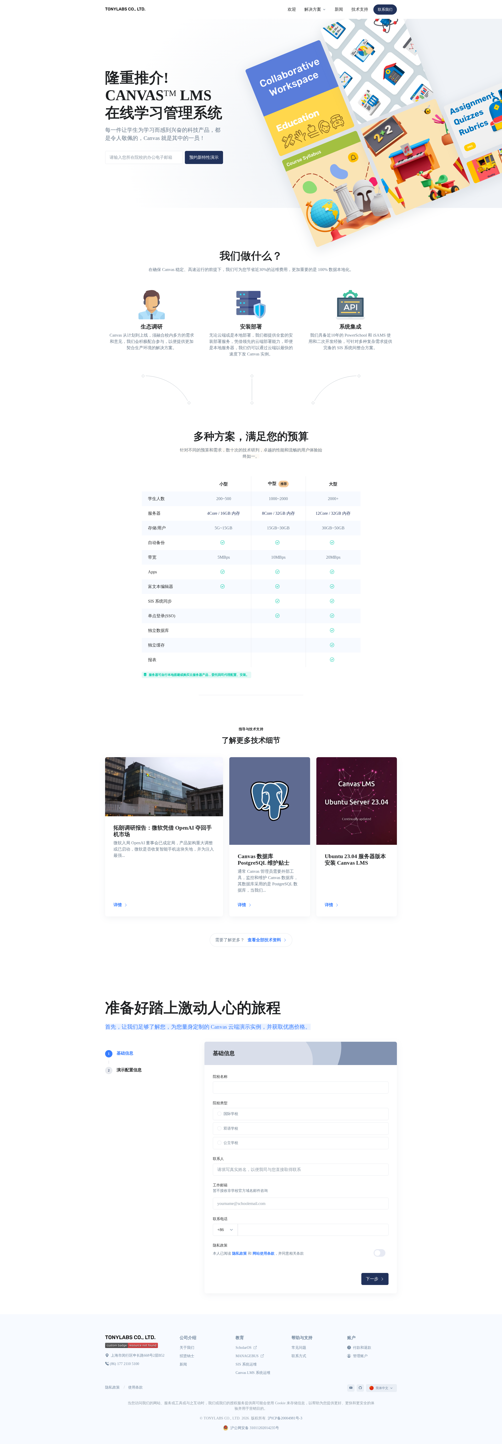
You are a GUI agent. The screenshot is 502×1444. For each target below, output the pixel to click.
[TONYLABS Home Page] (131, 1338)
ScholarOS (244, 1348)
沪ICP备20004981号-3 (285, 1418)
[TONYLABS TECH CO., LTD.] (126, 9)
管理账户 (360, 1356)
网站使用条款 (264, 1253)
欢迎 (292, 9)
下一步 (372, 1279)
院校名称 (220, 1077)
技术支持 (359, 9)
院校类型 (220, 1103)
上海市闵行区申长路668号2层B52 (137, 1355)
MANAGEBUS (248, 1356)
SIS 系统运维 (246, 1364)
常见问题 (299, 1348)
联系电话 (220, 1219)
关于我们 (187, 1348)
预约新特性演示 (204, 157)
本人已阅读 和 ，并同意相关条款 (258, 1253)
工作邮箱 (220, 1185)
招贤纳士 (187, 1356)
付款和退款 (361, 1348)
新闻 (339, 9)
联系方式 (299, 1356)
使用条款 (135, 1387)
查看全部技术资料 (265, 940)
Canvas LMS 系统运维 (253, 1373)
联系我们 (385, 10)
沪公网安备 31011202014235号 (254, 1428)
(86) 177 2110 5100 (124, 1364)
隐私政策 (220, 1245)
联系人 (218, 1159)
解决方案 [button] (312, 9)
